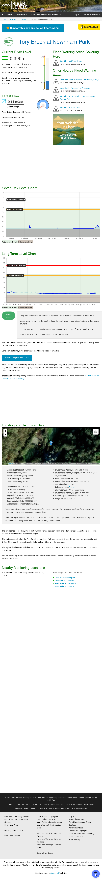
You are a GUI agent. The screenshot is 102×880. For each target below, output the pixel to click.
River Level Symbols (12, 835)
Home (4, 19)
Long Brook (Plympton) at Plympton (75, 88)
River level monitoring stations (16, 816)
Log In (77, 14)
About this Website (77, 819)
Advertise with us (76, 828)
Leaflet (10, 464)
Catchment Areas (11, 825)
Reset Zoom (8, 315)
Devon (24, 19)
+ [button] (5, 430)
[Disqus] (51, 691)
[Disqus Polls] (51, 626)
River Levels (20, 14)
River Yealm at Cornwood (65, 583)
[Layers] (96, 432)
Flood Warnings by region (47, 816)
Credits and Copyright (78, 830)
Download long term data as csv (16, 357)
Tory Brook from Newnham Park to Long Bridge (80, 80)
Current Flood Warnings (46, 819)
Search (9, 14)
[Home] (2, 15)
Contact (72, 825)
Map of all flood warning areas (49, 822)
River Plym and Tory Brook (71, 61)
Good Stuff (54, 873)
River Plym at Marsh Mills (70, 107)
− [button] (5, 434)
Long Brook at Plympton (65, 577)
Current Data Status (45, 853)
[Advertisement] (51, 165)
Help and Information (90, 14)
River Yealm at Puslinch (64, 586)
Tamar (72, 487)
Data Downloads (76, 836)
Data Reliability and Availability (81, 833)
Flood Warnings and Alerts (80, 822)
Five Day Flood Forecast (14, 830)
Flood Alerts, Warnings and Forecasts (44, 14)
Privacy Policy (74, 839)
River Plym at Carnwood (65, 580)
